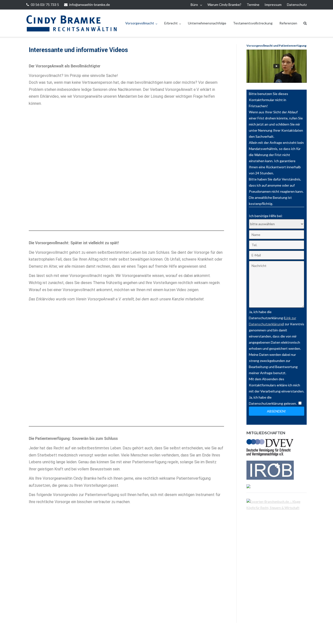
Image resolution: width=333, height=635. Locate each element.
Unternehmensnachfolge (207, 23)
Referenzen (288, 23)
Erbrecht (171, 23)
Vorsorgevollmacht (139, 23)
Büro (194, 4)
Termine (253, 4)
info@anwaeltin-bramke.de (89, 4)
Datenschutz (297, 4)
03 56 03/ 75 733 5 (45, 4)
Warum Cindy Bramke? (224, 4)
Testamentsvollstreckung (253, 23)
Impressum (273, 4)
